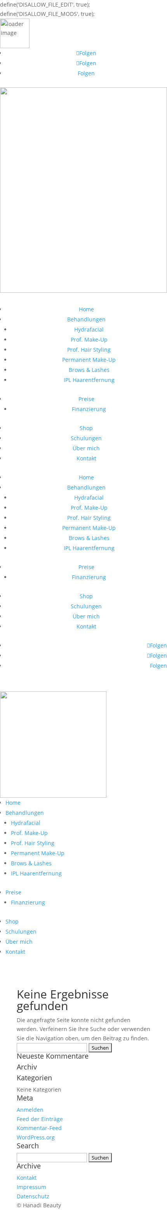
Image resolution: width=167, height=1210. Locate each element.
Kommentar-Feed (39, 1128)
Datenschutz (33, 1196)
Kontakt (86, 458)
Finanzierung (89, 409)
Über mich (86, 448)
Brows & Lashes (89, 369)
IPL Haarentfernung (89, 380)
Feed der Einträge (40, 1119)
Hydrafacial (89, 329)
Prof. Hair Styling (89, 349)
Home (86, 309)
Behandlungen (86, 319)
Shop (86, 428)
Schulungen (86, 438)
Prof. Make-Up (89, 339)
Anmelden (30, 1109)
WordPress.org (36, 1137)
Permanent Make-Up (89, 359)
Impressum (31, 1187)
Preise (86, 399)
